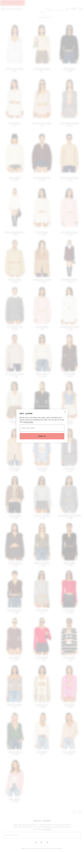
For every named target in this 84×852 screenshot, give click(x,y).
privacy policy (28, 422)
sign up (42, 436)
